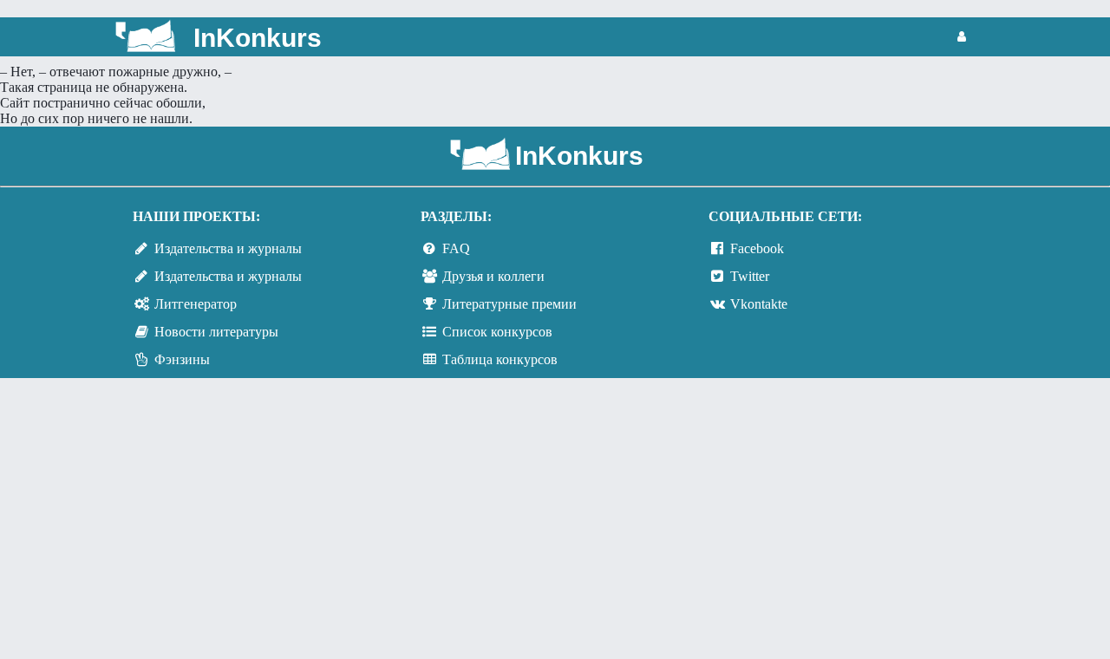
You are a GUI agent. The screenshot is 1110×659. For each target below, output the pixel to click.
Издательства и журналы (228, 248)
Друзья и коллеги (493, 276)
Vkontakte (758, 304)
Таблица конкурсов (500, 359)
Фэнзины (182, 359)
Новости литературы (216, 331)
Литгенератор (195, 304)
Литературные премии (509, 304)
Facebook (757, 248)
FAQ (456, 248)
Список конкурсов (497, 331)
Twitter (749, 276)
